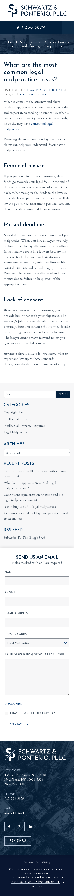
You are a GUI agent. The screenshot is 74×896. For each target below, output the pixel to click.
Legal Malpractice (33, 94)
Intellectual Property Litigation (25, 426)
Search (63, 394)
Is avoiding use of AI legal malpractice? (30, 507)
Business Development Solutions (35, 882)
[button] (68, 28)
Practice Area (16, 634)
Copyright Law (14, 412)
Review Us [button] (18, 841)
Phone (10, 592)
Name (9, 572)
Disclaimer (13, 704)
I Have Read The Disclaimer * (32, 713)
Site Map (34, 877)
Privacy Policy (52, 877)
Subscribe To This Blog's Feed (24, 538)
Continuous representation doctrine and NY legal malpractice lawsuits (34, 497)
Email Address (17, 613)
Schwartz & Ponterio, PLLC (44, 90)
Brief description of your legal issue (35, 654)
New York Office (16, 784)
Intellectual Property (17, 419)
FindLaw (37, 886)
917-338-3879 (31, 27)
